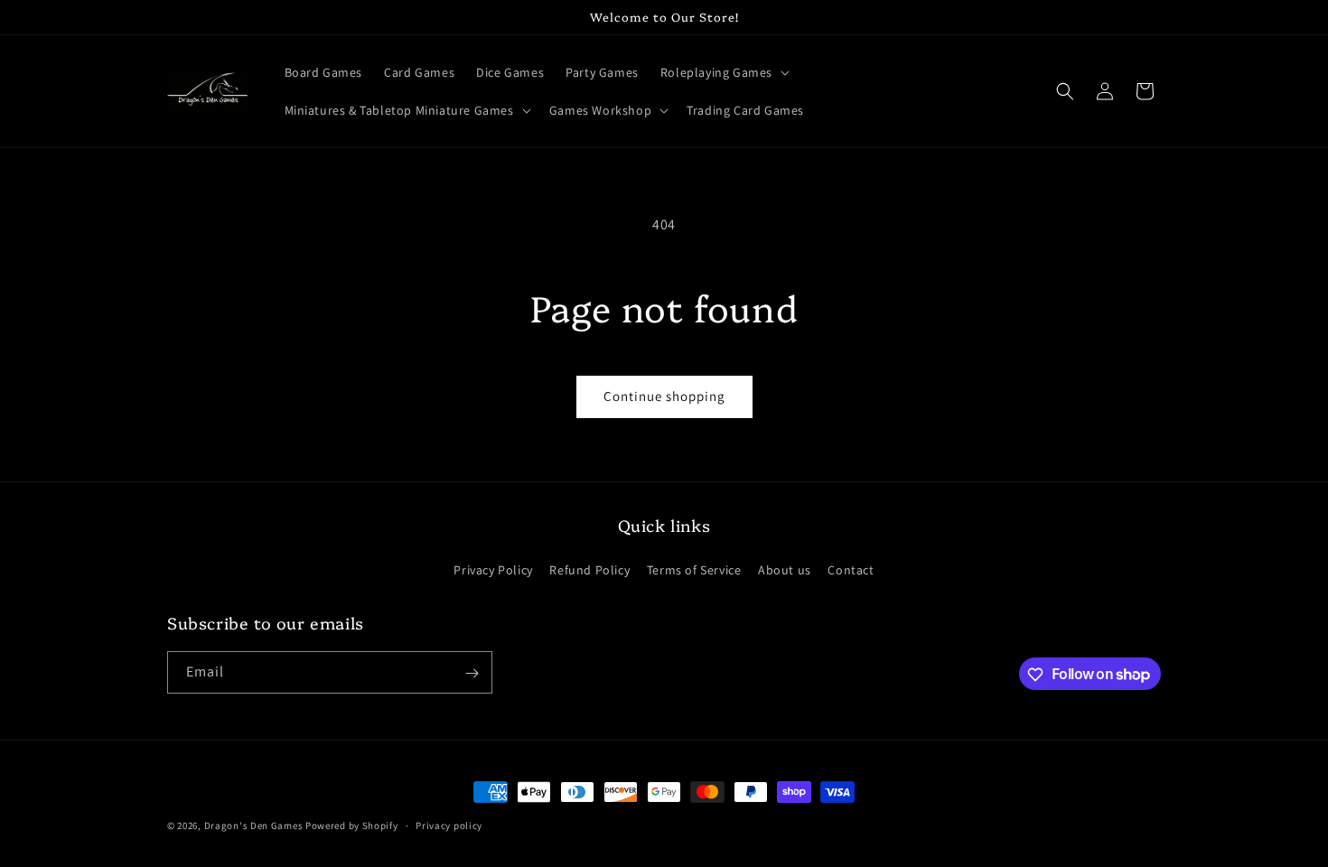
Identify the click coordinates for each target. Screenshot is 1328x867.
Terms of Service (694, 569)
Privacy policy (449, 824)
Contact (851, 569)
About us (784, 569)
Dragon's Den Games (254, 825)
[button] (723, 72)
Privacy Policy (493, 569)
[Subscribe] (471, 673)
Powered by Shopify (351, 825)
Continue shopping (664, 396)
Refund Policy (589, 569)
